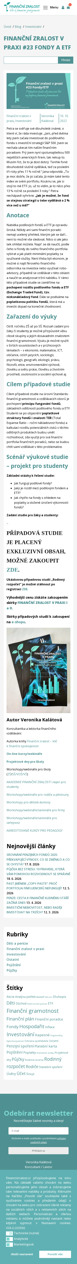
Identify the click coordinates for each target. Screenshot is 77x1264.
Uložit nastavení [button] (22, 1254)
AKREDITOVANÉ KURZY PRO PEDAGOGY (35, 830)
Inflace (50, 1027)
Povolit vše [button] (55, 1254)
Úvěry (11, 1073)
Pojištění (14, 965)
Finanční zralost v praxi (25, 949)
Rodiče (32, 1066)
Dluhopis (59, 996)
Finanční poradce (49, 1019)
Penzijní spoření (20, 1046)
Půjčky (12, 970)
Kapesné (42, 1034)
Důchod (21, 1003)
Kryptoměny (56, 1035)
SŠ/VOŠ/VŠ (19, 774)
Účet (21, 1073)
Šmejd (30, 1074)
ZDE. (25, 589)
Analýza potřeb (25, 997)
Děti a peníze (17, 943)
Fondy (13, 1026)
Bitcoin (48, 997)
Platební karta (46, 1046)
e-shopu (18, 622)
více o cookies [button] (15, 1227)
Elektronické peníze (37, 1004)
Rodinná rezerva (34, 1060)
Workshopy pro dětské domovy (28, 802)
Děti (11, 1003)
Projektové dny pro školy (25, 762)
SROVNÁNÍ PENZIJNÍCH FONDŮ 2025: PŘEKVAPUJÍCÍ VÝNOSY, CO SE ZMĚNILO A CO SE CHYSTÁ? (38, 859)
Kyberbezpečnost (15, 1041)
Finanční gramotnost (33, 1010)
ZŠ (9, 774)
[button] (9, 1233)
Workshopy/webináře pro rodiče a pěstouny (38, 795)
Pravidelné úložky (45, 1053)
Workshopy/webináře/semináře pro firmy (36, 810)
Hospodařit (31, 1026)
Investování (23, 121)
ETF (50, 1003)
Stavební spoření (50, 1067)
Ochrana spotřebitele (36, 1041)
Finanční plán (20, 1019)
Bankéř (40, 997)
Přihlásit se (38, 1150)
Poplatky (29, 1052)
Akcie (10, 996)
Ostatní (13, 959)
